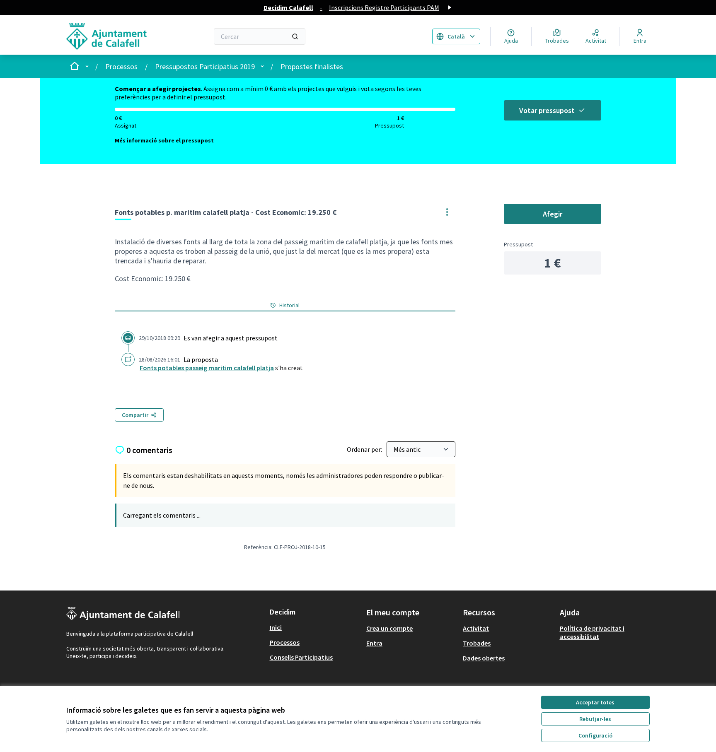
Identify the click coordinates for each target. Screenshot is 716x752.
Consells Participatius (301, 657)
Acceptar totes (595, 702)
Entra (374, 643)
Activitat (476, 628)
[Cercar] (295, 36)
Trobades (477, 643)
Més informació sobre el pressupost (164, 140)
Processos (121, 66)
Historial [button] (289, 305)
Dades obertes (484, 658)
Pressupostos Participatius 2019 (205, 66)
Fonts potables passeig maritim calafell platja (207, 368)
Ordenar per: (365, 449)
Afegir (552, 214)
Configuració (595, 735)
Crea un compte (389, 628)
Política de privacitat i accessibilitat (592, 632)
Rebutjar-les (595, 719)
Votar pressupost (547, 110)
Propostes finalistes (312, 66)
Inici (276, 627)
